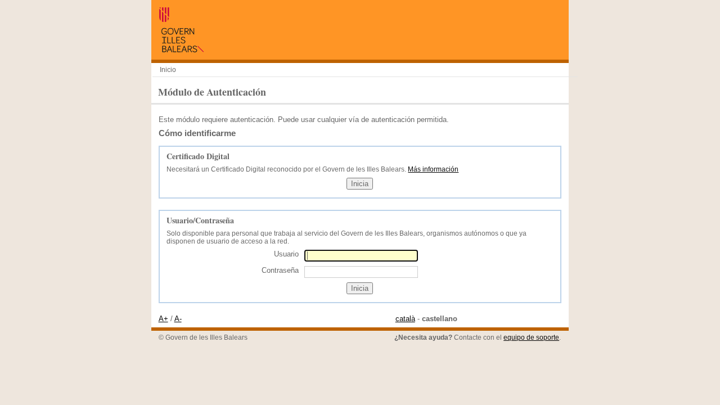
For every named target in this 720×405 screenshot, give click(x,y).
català (405, 318)
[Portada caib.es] (181, 50)
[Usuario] (361, 255)
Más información (433, 169)
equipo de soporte (531, 337)
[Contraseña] (361, 271)
